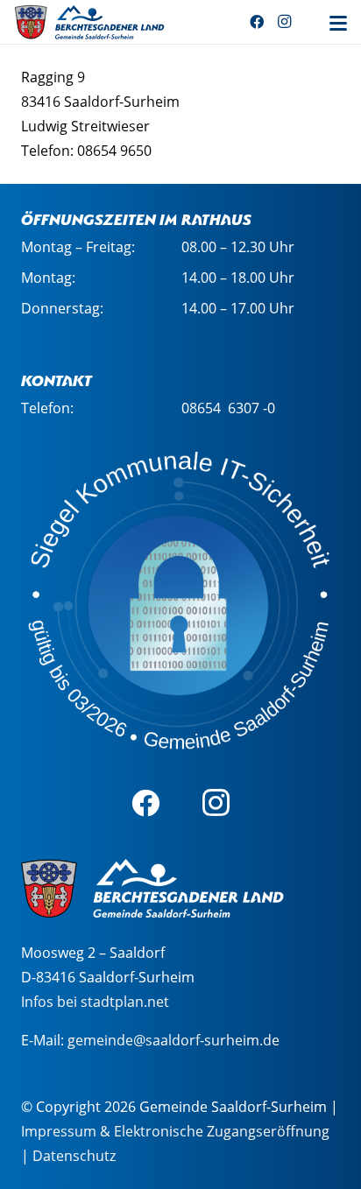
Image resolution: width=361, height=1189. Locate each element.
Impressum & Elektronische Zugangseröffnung (175, 1131)
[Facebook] (257, 22)
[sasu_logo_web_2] (89, 21)
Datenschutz (74, 1155)
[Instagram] (285, 22)
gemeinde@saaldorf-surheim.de (173, 1040)
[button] (338, 23)
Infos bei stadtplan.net (95, 1001)
